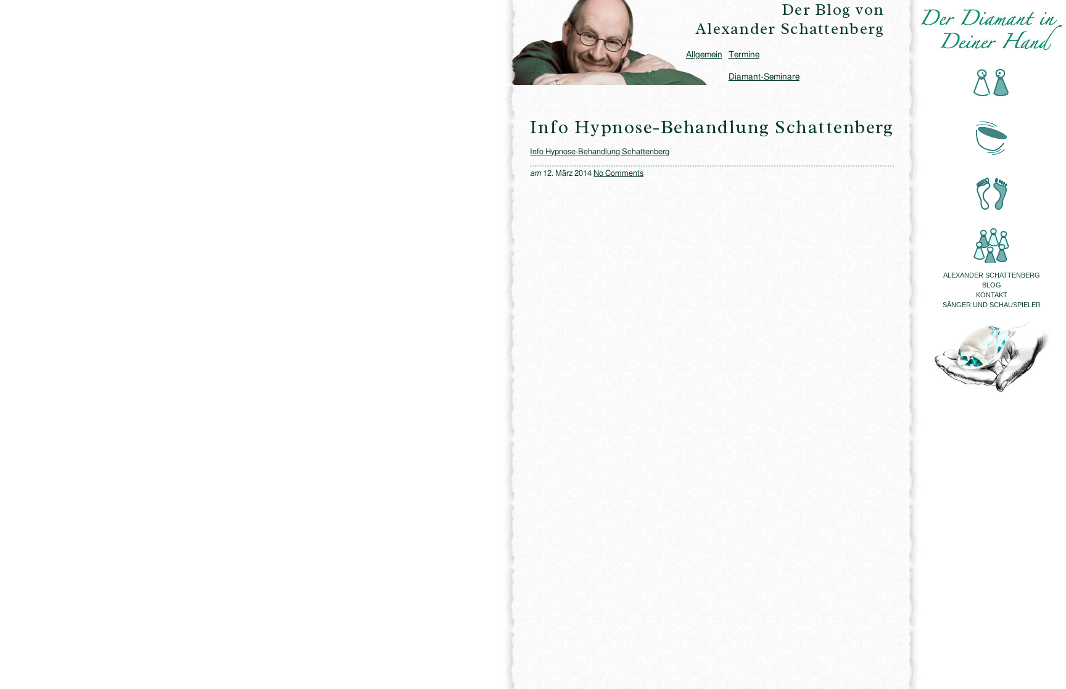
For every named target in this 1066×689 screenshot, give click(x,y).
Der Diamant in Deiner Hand (991, 29)
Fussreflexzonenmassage (991, 186)
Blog (991, 285)
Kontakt (991, 295)
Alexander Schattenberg (991, 275)
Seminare (991, 237)
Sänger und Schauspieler (992, 304)
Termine (744, 55)
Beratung (991, 83)
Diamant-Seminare (764, 77)
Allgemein (704, 55)
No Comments (618, 174)
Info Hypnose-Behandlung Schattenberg (599, 152)
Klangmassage (991, 134)
